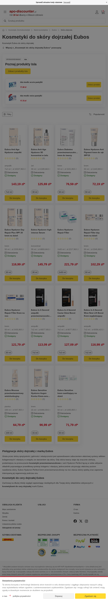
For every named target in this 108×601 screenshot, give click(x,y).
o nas (4, 596)
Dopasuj (58, 596)
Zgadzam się (90, 596)
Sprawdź (66, 2)
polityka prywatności (22, 596)
